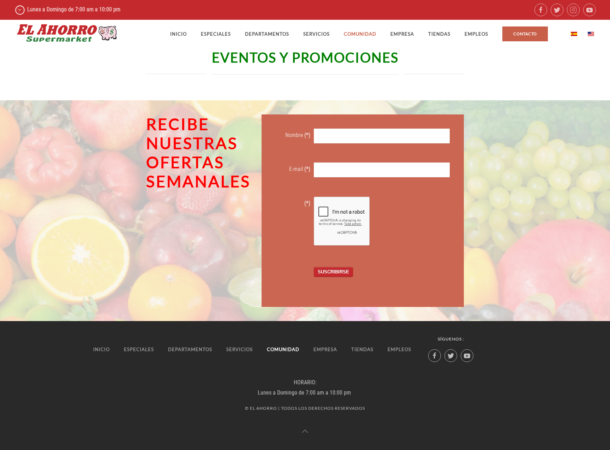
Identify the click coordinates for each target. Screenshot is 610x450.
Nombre (297, 135)
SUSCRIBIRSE (333, 271)
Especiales (216, 34)
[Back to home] (67, 34)
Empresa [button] (402, 34)
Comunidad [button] (360, 34)
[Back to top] (305, 431)
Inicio (178, 34)
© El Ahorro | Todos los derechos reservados (305, 408)
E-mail (299, 169)
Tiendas (439, 34)
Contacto (525, 33)
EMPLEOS (476, 34)
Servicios (316, 34)
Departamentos (267, 34)
